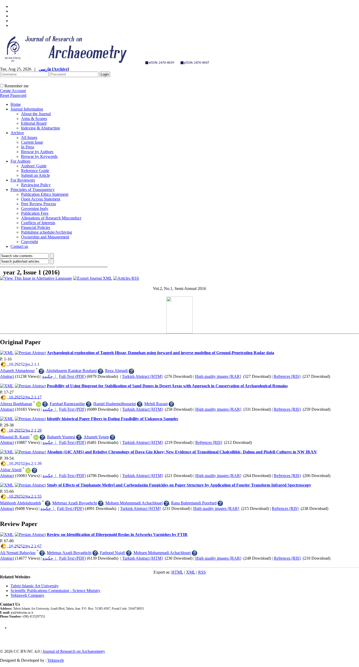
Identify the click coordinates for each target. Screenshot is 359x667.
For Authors (20, 161)
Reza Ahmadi (116, 370)
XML (190, 572)
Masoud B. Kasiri (14, 437)
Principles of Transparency (33, 189)
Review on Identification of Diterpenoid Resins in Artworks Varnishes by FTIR (117, 534)
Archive (17, 133)
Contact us (19, 246)
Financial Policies (35, 227)
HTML (177, 572)
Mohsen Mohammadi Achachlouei (134, 503)
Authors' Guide (34, 166)
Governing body (34, 208)
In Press (27, 147)
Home (16, 104)
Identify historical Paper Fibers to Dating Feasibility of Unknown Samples (112, 419)
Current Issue (32, 142)
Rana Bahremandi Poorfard (194, 503)
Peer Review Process (38, 204)
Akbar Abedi (11, 470)
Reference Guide (35, 170)
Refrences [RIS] (287, 376)
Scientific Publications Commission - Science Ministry (55, 590)
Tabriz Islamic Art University (35, 586)
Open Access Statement (40, 199)
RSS (202, 572)
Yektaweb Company (27, 595)
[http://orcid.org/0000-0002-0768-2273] (28, 470)
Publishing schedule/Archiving (46, 232)
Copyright (29, 241)
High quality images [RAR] (218, 376)
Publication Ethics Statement (44, 194)
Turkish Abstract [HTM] (142, 376)
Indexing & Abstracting (40, 128)
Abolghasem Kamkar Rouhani (71, 370)
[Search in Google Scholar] (41, 371)
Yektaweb (55, 660)
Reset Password (13, 95)
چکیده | (50, 376)
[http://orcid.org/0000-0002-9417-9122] (36, 437)
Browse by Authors (37, 151)
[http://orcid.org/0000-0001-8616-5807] (38, 404)
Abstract (7, 376)
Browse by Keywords (39, 156)
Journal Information (27, 109)
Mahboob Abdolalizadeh (20, 503)
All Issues (29, 137)
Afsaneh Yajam (96, 437)
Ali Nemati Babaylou (17, 552)
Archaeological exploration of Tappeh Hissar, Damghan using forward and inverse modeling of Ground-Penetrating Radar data (160, 352)
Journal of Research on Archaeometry (74, 651)
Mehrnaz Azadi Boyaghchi (74, 503)
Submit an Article (35, 175)
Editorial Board (34, 123)
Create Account (13, 90)
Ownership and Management (45, 237)
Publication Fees (34, 213)
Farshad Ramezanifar (67, 404)
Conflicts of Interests (38, 222)
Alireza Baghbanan (16, 404)
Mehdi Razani (156, 404)
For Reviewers (23, 180)
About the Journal (36, 114)
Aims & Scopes (34, 118)
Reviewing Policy (36, 185)
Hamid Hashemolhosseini (114, 404)
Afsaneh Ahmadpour (17, 370)
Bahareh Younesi (61, 437)
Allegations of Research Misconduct (51, 218)
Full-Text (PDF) (72, 376)
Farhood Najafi (112, 552)
